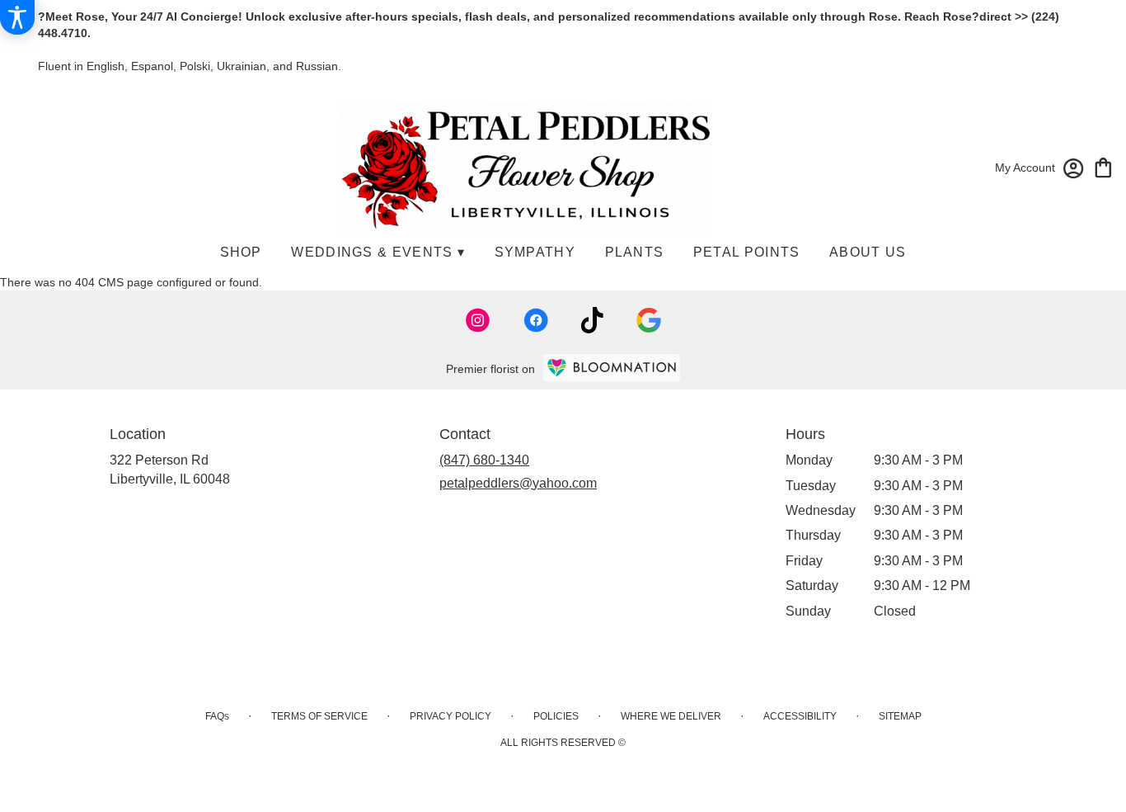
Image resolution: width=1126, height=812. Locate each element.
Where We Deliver (671, 716)
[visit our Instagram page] (478, 320)
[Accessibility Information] (17, 17)
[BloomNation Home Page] (611, 367)
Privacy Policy (450, 716)
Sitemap (900, 716)
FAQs (217, 716)
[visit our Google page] (649, 320)
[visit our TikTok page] (592, 320)
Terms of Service (319, 716)
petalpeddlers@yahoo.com (518, 483)
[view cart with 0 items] (1103, 166)
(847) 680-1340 (484, 460)
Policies (556, 716)
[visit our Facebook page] (536, 320)
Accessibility (800, 716)
